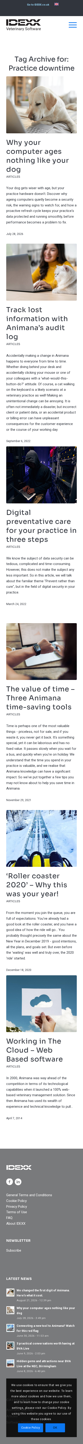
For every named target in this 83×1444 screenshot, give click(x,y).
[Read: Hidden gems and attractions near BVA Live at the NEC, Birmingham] (10, 1363)
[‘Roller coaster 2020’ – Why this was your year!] (41, 838)
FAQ (9, 1218)
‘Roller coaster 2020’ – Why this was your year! (36, 885)
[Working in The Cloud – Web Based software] (41, 1003)
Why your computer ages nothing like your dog (37, 156)
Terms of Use (16, 1212)
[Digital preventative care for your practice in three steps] (41, 474)
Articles (13, 176)
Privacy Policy (16, 1206)
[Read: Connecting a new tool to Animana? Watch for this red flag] (10, 1328)
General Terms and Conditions (29, 1195)
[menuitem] (38, 5)
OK (55, 1427)
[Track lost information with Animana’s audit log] (41, 272)
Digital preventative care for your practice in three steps (41, 526)
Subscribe (13, 1250)
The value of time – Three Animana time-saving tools (40, 698)
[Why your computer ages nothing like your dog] (41, 104)
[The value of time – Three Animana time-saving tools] (41, 651)
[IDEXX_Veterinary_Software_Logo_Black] (34, 25)
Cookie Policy (16, 1201)
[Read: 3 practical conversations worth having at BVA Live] (10, 1345)
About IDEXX (15, 1223)
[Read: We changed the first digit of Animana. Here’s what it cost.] (10, 1292)
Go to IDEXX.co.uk (38, 4)
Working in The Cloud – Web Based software (34, 1050)
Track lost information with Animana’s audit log (37, 323)
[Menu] (70, 25)
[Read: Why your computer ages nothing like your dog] (10, 1310)
